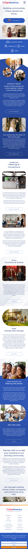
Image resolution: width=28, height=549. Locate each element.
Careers (19, 525)
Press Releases (8, 529)
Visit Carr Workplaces (14, 252)
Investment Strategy (8, 525)
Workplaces (8, 515)
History (19, 519)
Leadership (19, 517)
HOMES (16, 50)
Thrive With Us (16, 20)
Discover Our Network (14, 209)
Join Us (14, 441)
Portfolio (20, 515)
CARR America (10, 2)
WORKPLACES (11, 46)
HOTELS (23, 46)
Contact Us (19, 524)
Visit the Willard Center (14, 154)
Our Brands (14, 532)
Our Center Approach (14, 111)
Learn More (14, 301)
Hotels (8, 517)
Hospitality (19, 520)
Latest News (8, 527)
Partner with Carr (14, 480)
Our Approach (8, 524)
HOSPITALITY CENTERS (16, 42)
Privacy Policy (20, 529)
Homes (8, 519)
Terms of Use (20, 527)
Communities (8, 520)
